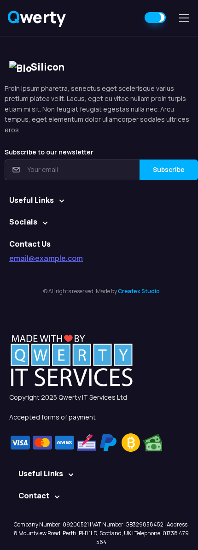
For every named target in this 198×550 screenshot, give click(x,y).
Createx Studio (139, 291)
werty (36, 17)
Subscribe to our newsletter (49, 152)
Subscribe (169, 169)
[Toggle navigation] (184, 18)
